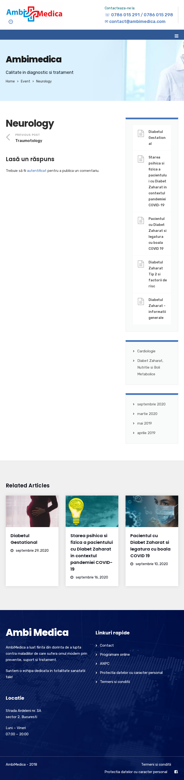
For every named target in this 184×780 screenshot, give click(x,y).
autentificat (36, 171)
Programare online (115, 654)
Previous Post (28, 138)
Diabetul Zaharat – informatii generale (157, 309)
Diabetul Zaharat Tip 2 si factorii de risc (158, 274)
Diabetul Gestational (157, 138)
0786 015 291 (125, 14)
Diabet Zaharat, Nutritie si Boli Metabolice (150, 367)
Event (25, 81)
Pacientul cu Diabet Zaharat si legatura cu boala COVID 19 (158, 234)
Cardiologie (146, 351)
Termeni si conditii (115, 682)
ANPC (104, 663)
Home (10, 81)
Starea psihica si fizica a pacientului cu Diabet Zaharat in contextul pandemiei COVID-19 (158, 181)
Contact (107, 645)
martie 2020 (147, 414)
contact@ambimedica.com (137, 21)
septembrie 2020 (151, 404)
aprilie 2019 (146, 433)
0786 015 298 (158, 14)
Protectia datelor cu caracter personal (131, 673)
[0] (8, 25)
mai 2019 (144, 423)
